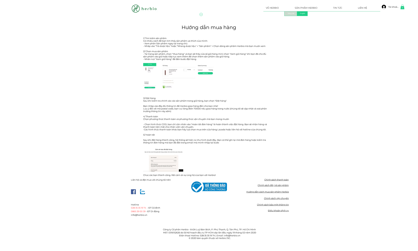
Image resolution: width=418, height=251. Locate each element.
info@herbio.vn (139, 215)
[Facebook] (133, 191)
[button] (311, 8)
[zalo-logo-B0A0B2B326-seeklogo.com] (142, 191)
